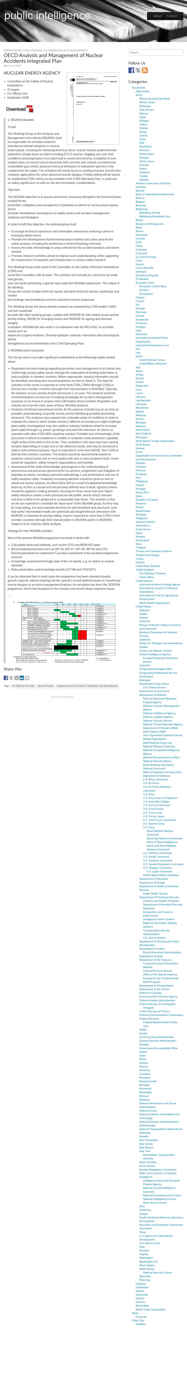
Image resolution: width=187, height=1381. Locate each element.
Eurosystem (146, 293)
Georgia (140, 308)
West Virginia (146, 1265)
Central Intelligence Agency (155, 654)
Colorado (144, 665)
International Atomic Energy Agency (159, 584)
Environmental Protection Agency (158, 996)
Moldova (141, 426)
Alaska (143, 613)
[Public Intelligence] (47, 15)
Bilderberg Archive (149, 212)
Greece (140, 315)
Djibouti (143, 113)
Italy (138, 367)
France (140, 301)
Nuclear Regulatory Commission (158, 1169)
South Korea (143, 529)
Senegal (144, 157)
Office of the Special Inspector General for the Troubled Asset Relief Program (160, 978)
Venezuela (142, 1294)
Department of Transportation (156, 985)
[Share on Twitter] (11, 678)
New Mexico (146, 1147)
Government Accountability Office (158, 1048)
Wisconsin (145, 1276)
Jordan (140, 374)
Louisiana (144, 1073)
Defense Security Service (157, 720)
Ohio (142, 1206)
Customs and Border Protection (161, 900)
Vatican (140, 1291)
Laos (138, 389)
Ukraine (140, 562)
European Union (145, 282)
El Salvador (142, 279)
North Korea (143, 444)
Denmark (141, 271)
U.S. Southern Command (157, 860)
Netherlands (143, 429)
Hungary (141, 326)
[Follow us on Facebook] (131, 70)
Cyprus (140, 264)
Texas (142, 1232)
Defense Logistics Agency (158, 716)
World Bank (142, 1305)
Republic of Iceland (147, 499)
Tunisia (143, 176)
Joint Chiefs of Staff (154, 731)
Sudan (143, 168)
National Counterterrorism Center (162, 1195)
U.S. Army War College (156, 801)
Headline (141, 1324)
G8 (137, 304)
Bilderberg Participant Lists (154, 216)
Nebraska (144, 1132)
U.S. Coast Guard (153, 808)
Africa (139, 94)
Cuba (139, 260)
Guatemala (142, 319)
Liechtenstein (143, 400)
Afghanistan (142, 91)
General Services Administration (157, 1040)
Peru (138, 477)
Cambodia (142, 234)
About (157, 16)
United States (143, 606)
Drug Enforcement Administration (162, 952)
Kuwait (139, 381)
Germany (141, 312)
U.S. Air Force (151, 783)
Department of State (151, 956)
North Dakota (147, 1165)
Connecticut (146, 676)
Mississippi (145, 1092)
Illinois (142, 1059)
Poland (140, 485)
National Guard (148, 1110)
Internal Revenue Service (157, 970)
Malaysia (141, 415)
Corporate (141, 253)
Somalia (144, 164)
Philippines (142, 481)
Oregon (143, 1213)
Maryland (144, 1077)
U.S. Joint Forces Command (159, 819)
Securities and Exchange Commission (161, 1224)
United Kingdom (145, 569)
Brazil (139, 227)
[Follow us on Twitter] (138, 70)
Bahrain (140, 190)
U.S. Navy (148, 827)
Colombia (141, 249)
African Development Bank (154, 98)
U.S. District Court (149, 1243)
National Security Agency (157, 761)
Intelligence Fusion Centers (159, 919)
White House (146, 1268)
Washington (146, 1257)
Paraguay (141, 474)
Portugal (140, 488)
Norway (140, 448)
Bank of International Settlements (155, 194)
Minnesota (145, 1088)
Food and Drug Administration (156, 1037)
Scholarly (141, 514)
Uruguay (141, 1283)
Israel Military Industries (153, 363)
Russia (140, 507)
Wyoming (144, 1279)
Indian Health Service (155, 893)
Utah (142, 1246)
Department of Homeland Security (159, 897)
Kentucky (144, 1070)
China (139, 245)
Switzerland (142, 540)
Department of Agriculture (154, 683)
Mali (141, 142)
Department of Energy (152, 882)
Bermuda (141, 205)
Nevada (143, 1136)
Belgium (140, 201)
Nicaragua (142, 437)
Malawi (140, 411)
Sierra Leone (146, 161)
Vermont (144, 1250)
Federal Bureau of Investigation (157, 1004)
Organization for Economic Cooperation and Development (87, 686)
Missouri (144, 1096)
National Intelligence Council (159, 1199)
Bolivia (139, 220)
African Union (147, 102)
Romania (141, 503)
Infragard (148, 1007)
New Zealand (143, 433)
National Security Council (157, 1272)
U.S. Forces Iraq (152, 812)
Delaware (144, 680)
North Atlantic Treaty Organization (155, 440)
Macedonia (142, 407)
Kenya (143, 131)
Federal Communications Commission (161, 1014)
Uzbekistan (142, 1287)
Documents (138, 87)
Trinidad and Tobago (147, 555)
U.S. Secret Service (154, 937)
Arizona (143, 617)
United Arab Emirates (148, 566)
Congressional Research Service (158, 672)
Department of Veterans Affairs (160, 727)
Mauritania (145, 146)
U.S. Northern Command (157, 853)
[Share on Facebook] (6, 678)
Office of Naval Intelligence (162, 842)
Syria (139, 543)
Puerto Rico (142, 492)
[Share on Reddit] (16, 678)
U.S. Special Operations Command (163, 864)
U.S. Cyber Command (159, 871)
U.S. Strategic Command (157, 867)
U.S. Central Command (156, 805)
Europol (143, 289)
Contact (172, 16)
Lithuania (141, 404)
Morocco (144, 150)
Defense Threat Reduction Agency (163, 724)
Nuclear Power (45, 686)
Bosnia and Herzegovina (150, 223)
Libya (142, 139)
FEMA (142, 1029)
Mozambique (146, 153)
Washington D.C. (149, 1261)
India (138, 330)
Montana (144, 1099)
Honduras (141, 323)
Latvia (139, 393)
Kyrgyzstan (142, 385)
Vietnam (140, 1301)
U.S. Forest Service (154, 687)
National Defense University (159, 746)
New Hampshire (148, 1140)
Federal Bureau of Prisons (154, 1011)
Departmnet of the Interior (154, 989)
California (144, 639)
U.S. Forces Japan (154, 816)
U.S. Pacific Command (156, 856)
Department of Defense (152, 694)
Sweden (140, 536)
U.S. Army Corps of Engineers (160, 797)
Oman (139, 451)
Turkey (140, 558)
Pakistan (141, 463)
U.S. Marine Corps (153, 823)
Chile (139, 242)
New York (144, 1151)
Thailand (141, 547)
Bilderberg (142, 209)
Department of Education (153, 878)
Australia (141, 186)
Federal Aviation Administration (157, 1000)
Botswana (145, 106)
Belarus (140, 197)
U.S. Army (148, 794)
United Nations (144, 580)
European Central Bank (152, 286)
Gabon (143, 124)
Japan (139, 371)
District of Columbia (150, 992)
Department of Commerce (154, 691)
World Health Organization (154, 602)
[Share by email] (27, 678)
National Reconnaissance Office (161, 757)
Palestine (141, 466)
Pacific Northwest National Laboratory (161, 1217)
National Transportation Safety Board (160, 1129)
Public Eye (138, 1320)
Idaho (142, 1055)
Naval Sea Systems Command (164, 838)
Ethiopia (144, 120)
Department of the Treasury (155, 959)
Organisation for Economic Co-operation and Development (46, 50)
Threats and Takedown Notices (153, 551)
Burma (139, 231)
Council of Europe (146, 256)
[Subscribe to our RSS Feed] (145, 70)
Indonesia (141, 334)
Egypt (142, 117)
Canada (140, 238)
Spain (139, 532)
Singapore (142, 518)
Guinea (143, 128)
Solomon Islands (145, 521)
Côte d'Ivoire (146, 109)
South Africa (143, 525)
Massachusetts (148, 1081)
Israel (139, 356)
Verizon (140, 1298)
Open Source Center (155, 1202)
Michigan (141, 422)
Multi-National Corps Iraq (157, 742)
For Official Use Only (23, 686)
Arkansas (144, 621)
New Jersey (146, 1143)
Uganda (143, 179)
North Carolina (147, 1162)
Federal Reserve (149, 1018)
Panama (140, 470)
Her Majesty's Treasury (152, 573)
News (135, 1313)
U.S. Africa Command (155, 779)
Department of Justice (152, 948)
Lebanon (141, 396)
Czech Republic (145, 267)
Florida (143, 1033)
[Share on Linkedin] (22, 678)
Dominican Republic (147, 275)
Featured (141, 1316)
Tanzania (144, 172)
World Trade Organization (150, 1309)
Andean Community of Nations (153, 183)
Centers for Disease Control (155, 650)
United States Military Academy (161, 875)
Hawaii (143, 1051)
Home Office (146, 577)
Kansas (143, 1066)
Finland (140, 297)
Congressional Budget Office (155, 668)
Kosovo (140, 378)
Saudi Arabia (143, 510)
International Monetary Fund (152, 345)
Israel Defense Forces (152, 359)
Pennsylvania (147, 1221)
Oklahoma (145, 1209)
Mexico (140, 418)
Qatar (139, 496)
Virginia (143, 1254)
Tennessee (145, 1228)
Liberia (143, 135)
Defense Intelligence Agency (159, 713)
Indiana (143, 1062)
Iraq (138, 352)
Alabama (144, 610)
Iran (138, 348)
